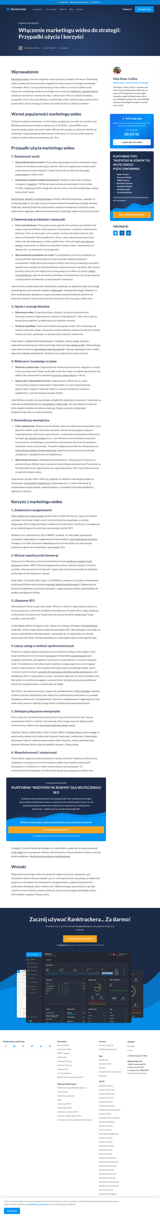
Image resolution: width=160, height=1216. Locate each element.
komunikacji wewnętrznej (38, 483)
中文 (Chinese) (105, 1130)
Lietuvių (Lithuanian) (108, 1166)
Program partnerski (65, 1095)
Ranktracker (16, 9)
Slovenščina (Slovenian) (109, 1182)
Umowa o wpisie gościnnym (69, 1116)
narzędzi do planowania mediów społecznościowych (65, 671)
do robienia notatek (35, 438)
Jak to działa (51, 9)
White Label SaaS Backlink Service (71, 1087)
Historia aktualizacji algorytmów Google (74, 1120)
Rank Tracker (62, 1045)
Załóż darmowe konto (56, 830)
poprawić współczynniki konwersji (62, 584)
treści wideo (17, 852)
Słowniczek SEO (64, 1103)
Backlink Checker (64, 1061)
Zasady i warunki (106, 1045)
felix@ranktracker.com (137, 1073)
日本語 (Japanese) (106, 1105)
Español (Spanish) (106, 1093)
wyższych (51, 655)
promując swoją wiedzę (64, 375)
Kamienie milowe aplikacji (110, 1071)
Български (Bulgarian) (108, 1134)
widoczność (56, 290)
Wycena (62, 9)
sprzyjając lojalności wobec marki (57, 725)
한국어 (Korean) (106, 1190)
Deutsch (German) (107, 1089)
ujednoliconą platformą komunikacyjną (35, 450)
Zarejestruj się (144, 9)
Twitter (32, 1046)
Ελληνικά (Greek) (106, 1146)
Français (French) (106, 1097)
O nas (130, 1050)
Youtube (14, 1046)
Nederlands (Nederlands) (109, 1110)
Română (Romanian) (107, 1174)
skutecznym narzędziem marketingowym (50, 856)
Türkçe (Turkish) (106, 1126)
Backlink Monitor (64, 1065)
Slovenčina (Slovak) (107, 1178)
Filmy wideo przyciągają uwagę (27, 515)
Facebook (5, 1046)
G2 (49, 1046)
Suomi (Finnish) (105, 1154)
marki (81, 290)
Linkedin (40, 1046)
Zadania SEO (62, 1069)
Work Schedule (82, 691)
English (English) (106, 1085)
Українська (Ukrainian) (109, 1186)
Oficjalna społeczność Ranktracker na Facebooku (23, 1046)
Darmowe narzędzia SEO (68, 1112)
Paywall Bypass (90, 625)
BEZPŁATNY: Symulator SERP (70, 1077)
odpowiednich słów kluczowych (49, 349)
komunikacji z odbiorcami (55, 404)
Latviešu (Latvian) (106, 1170)
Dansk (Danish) (105, 1142)
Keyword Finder (64, 1049)
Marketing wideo (20, 79)
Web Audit (62, 1057)
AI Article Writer (64, 1073)
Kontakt (131, 1046)
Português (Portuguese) (109, 1118)
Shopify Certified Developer (38, 199)
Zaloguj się (127, 9)
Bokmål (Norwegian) (107, 1194)
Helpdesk (103, 1075)
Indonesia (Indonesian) (109, 1162)
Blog (71, 9)
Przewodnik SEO (64, 1108)
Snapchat (32, 184)
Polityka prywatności (108, 1049)
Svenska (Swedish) (107, 1122)
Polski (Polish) (105, 1114)
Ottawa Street (74, 732)
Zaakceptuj (12, 1210)
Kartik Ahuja (17, 199)
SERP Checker (63, 1053)
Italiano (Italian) (106, 1101)
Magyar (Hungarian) (107, 1158)
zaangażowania (78, 655)
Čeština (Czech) (105, 1138)
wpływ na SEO (78, 345)
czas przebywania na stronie (83, 539)
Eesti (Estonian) (105, 1150)
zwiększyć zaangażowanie (84, 91)
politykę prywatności (39, 1204)
